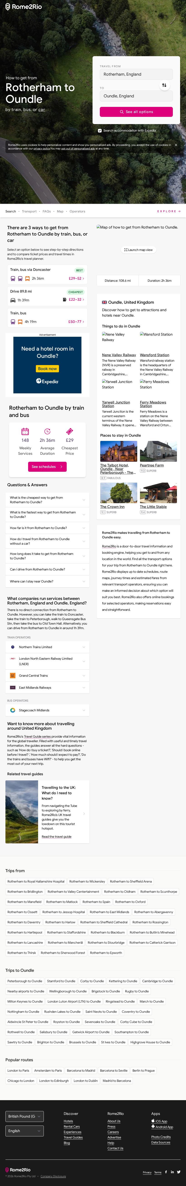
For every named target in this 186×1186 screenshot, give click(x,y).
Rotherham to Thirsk (21, 953)
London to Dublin (86, 1081)
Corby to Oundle (92, 981)
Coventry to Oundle (136, 1012)
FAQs (47, 211)
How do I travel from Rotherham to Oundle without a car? (40, 541)
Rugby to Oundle (137, 991)
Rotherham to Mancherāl (65, 943)
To (102, 88)
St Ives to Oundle (113, 1042)
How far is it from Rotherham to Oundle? (38, 528)
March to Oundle (152, 1001)
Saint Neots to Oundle (101, 1012)
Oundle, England (119, 96)
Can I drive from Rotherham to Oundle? (37, 569)
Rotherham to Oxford (130, 902)
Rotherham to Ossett (22, 912)
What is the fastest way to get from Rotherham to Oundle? (43, 514)
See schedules (44, 466)
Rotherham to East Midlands (109, 912)
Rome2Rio (109, 546)
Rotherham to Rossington (150, 922)
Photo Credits (161, 1137)
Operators (77, 211)
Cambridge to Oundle (157, 981)
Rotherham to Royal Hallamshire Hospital (35, 881)
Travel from (110, 66)
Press (111, 1126)
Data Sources (160, 1142)
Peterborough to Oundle (24, 981)
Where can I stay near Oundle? (31, 581)
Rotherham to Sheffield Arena (131, 881)
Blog (67, 1143)
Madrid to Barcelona (117, 1081)
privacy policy (42, 148)
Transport (29, 211)
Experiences (72, 1132)
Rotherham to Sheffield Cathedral (103, 922)
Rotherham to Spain (96, 902)
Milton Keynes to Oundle (25, 1001)
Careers (113, 1132)
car (41, 109)
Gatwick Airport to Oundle (91, 1032)
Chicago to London (20, 1081)
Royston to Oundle (66, 1022)
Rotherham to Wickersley (87, 881)
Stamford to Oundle (61, 981)
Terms (158, 1172)
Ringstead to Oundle (120, 1001)
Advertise (114, 1137)
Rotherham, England (122, 74)
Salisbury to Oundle (53, 1032)
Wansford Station (154, 355)
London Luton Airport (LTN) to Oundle (74, 1001)
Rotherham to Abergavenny (153, 912)
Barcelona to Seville (113, 1070)
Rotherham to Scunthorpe (158, 892)
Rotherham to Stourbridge (106, 943)
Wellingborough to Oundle (68, 991)
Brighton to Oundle (50, 1042)
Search (10, 211)
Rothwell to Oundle (21, 1032)
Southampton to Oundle (132, 1032)
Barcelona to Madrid (81, 1070)
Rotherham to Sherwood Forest (63, 953)
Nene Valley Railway (119, 355)
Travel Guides (73, 1137)
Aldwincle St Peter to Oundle (27, 1022)
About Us (114, 1121)
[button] (136, 112)
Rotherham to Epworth (106, 953)
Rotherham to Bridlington (25, 892)
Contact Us (115, 1148)
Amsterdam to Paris (48, 1070)
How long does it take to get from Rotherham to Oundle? (41, 556)
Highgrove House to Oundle (150, 1042)
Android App (164, 1127)
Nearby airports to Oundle (25, 991)
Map (60, 211)
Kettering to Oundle (123, 981)
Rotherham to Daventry (23, 922)
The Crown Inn (112, 507)
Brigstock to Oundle (106, 991)
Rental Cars (72, 1126)
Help (111, 1143)
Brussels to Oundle (82, 1042)
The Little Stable (153, 507)
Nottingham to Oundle (23, 1012)
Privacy (147, 1172)
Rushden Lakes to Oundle (62, 1012)
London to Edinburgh (54, 1081)
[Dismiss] (176, 145)
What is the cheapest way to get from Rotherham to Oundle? (36, 500)
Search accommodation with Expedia (129, 130)
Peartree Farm (152, 465)
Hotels (68, 1121)
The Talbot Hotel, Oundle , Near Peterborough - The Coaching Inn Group (118, 471)
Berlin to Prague (143, 1070)
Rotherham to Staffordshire (66, 932)
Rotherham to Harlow (60, 922)
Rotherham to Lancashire (25, 943)
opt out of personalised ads (78, 148)
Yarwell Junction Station (116, 404)
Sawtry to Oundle (19, 1042)
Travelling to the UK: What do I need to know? (59, 793)
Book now (47, 368)
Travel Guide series (37, 736)
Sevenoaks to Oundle (100, 1022)
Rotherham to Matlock (62, 902)
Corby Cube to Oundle (136, 1022)
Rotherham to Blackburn (108, 932)
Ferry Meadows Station (153, 404)
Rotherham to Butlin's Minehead (152, 932)
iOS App (161, 1121)
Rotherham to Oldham (119, 892)
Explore (167, 211)
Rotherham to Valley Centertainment (73, 892)
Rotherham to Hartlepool (24, 932)
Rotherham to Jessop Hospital (63, 912)
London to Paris (18, 1070)
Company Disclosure (53, 1176)
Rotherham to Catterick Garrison (153, 943)
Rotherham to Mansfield (24, 902)
